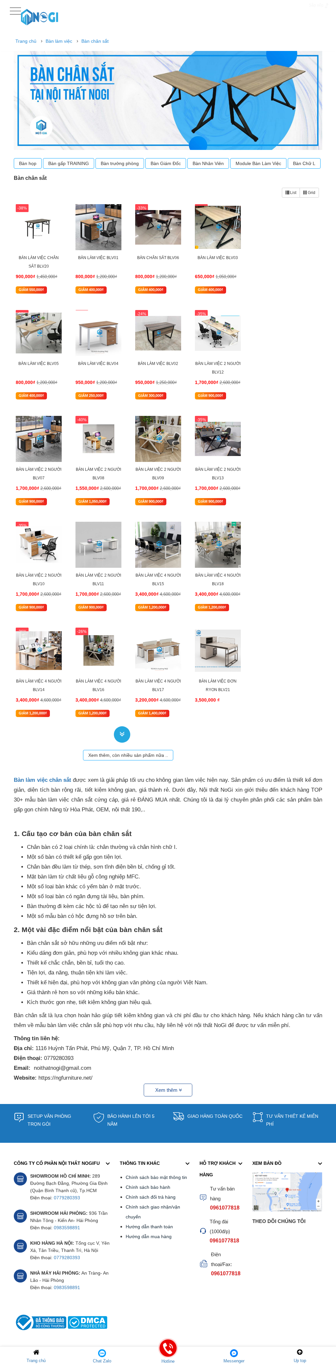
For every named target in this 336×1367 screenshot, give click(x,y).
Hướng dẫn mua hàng (149, 1236)
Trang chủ (25, 41)
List (293, 192)
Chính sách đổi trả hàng (151, 1197)
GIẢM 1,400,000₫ (152, 713)
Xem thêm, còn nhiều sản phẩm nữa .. (128, 755)
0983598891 (67, 1227)
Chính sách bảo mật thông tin (156, 1177)
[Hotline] (168, 1352)
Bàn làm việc (59, 41)
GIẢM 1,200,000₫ (152, 607)
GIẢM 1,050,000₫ (92, 501)
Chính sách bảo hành (148, 1187)
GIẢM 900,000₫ (210, 395)
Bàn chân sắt (95, 41)
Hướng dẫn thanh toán (149, 1226)
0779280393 (67, 1197)
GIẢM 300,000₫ (150, 395)
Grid (311, 192)
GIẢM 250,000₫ (91, 395)
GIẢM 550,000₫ (31, 290)
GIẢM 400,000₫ (91, 290)
